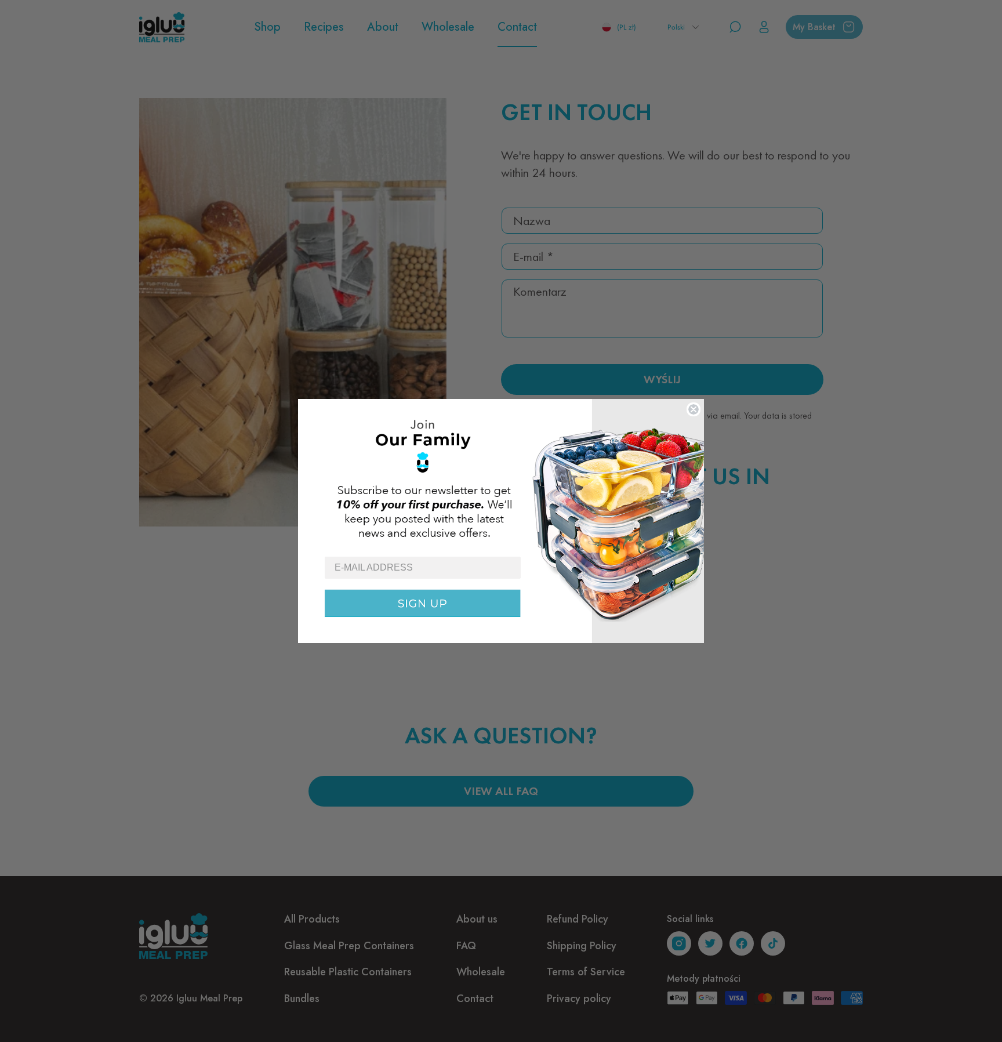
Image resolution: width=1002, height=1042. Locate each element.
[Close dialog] (693, 409)
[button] (501, 477)
